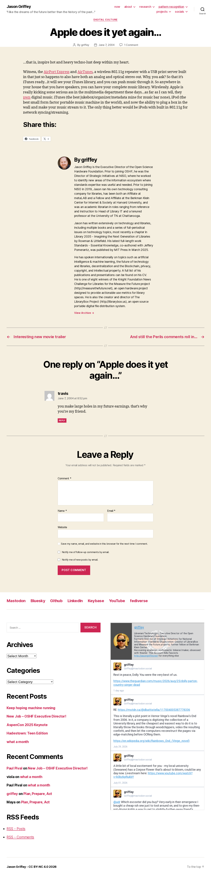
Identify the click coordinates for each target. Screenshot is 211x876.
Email (111, 510)
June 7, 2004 (107, 45)
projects (161, 11)
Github (56, 600)
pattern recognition (171, 6)
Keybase (96, 600)
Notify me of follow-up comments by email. (85, 552)
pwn (26, 97)
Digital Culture (105, 19)
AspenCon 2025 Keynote (27, 725)
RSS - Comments (20, 837)
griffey (85, 45)
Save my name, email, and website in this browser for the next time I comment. (104, 543)
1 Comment (131, 45)
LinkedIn (75, 600)
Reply (62, 420)
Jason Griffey (19, 7)
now (117, 6)
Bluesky (37, 600)
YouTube (117, 600)
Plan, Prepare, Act (37, 794)
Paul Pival (14, 768)
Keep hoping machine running (31, 708)
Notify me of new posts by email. (80, 559)
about (128, 6)
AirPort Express (56, 72)
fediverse (139, 600)
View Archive (84, 312)
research (145, 6)
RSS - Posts (16, 829)
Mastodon (16, 600)
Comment (64, 478)
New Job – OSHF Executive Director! (36, 716)
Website (62, 527)
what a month (18, 742)
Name (62, 510)
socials (179, 11)
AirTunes (85, 72)
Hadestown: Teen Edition (27, 733)
